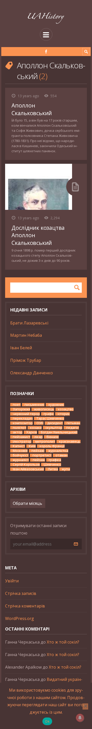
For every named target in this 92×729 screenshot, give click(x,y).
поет (17, 404)
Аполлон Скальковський (32, 109)
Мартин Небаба (26, 335)
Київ (32, 446)
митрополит (45, 441)
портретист (42, 455)
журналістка (58, 450)
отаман (61, 455)
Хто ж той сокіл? (63, 642)
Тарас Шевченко (50, 418)
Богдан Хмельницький (59, 432)
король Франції (52, 446)
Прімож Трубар (25, 360)
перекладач (23, 418)
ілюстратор (22, 441)
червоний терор (26, 414)
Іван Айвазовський (28, 469)
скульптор (53, 427)
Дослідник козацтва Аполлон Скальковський (38, 235)
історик (64, 414)
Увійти (12, 581)
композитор (23, 423)
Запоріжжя (21, 409)
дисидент (55, 423)
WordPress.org (19, 618)
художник (56, 404)
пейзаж (39, 460)
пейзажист (21, 437)
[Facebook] (46, 51)
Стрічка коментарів (25, 606)
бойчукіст (21, 455)
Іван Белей (21, 348)
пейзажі (37, 450)
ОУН (40, 423)
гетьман (73, 423)
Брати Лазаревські (29, 323)
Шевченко (52, 464)
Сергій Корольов (26, 464)
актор (17, 432)
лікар (38, 437)
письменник (34, 404)
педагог (72, 427)
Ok (47, 721)
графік (49, 414)
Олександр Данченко (31, 373)
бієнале (53, 437)
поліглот (19, 427)
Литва (53, 469)
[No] (85, 706)
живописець (44, 409)
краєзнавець (69, 441)
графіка (55, 460)
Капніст (19, 446)
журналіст (21, 460)
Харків (31, 432)
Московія (20, 450)
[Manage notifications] (80, 718)
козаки (36, 427)
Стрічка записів (20, 593)
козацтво (66, 409)
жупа (66, 469)
